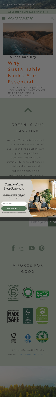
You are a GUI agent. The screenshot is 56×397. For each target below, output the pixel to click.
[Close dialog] (53, 182)
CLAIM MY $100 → (14, 208)
